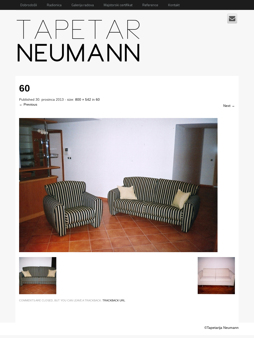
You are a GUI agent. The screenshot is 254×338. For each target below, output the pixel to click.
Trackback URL (113, 300)
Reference (150, 4)
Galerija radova (82, 4)
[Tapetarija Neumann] (79, 39)
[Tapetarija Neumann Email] (232, 19)
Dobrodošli (28, 4)
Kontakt (174, 4)
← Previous (28, 104)
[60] (118, 185)
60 (98, 99)
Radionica (54, 4)
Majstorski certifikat (118, 4)
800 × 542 (83, 99)
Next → (229, 106)
